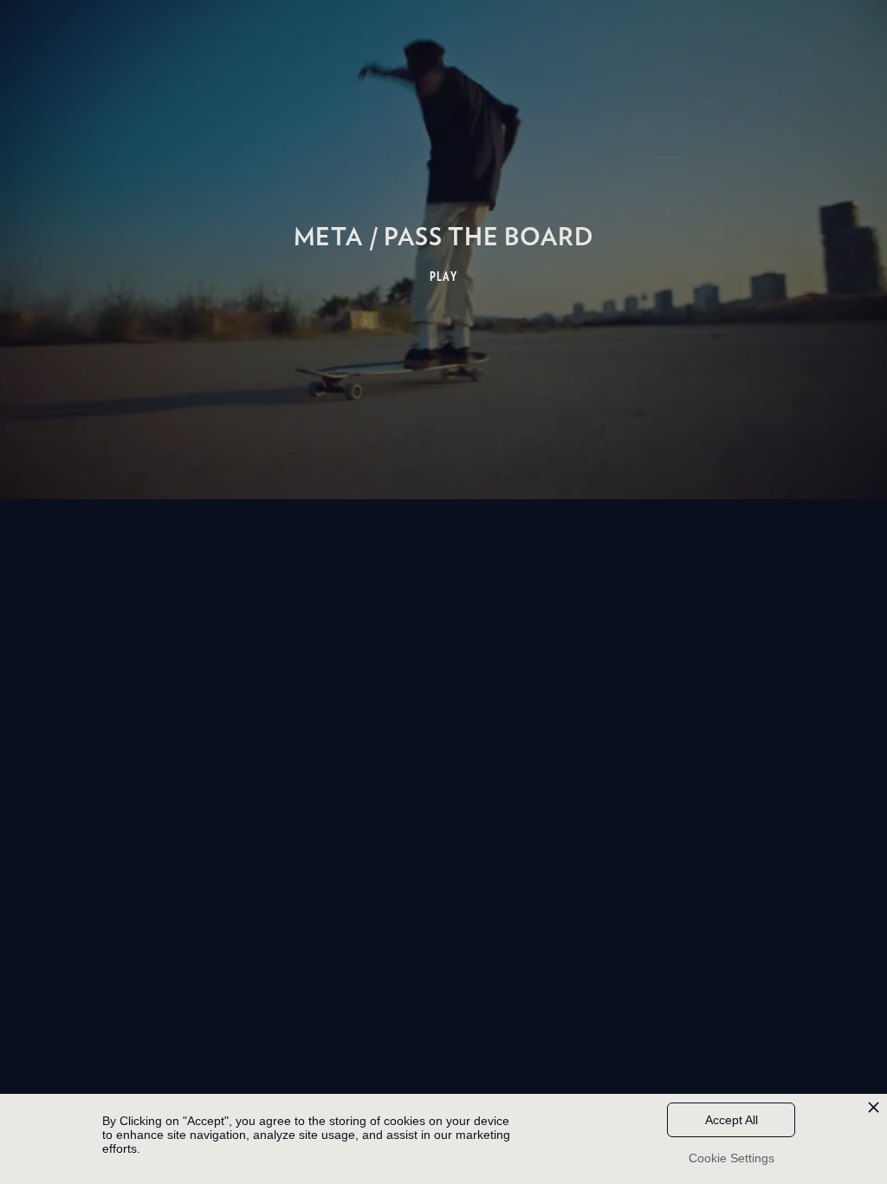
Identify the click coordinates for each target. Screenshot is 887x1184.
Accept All (731, 1120)
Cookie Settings (731, 1158)
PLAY (444, 276)
